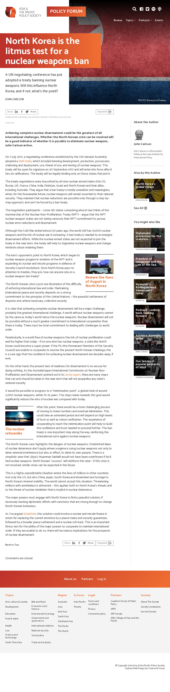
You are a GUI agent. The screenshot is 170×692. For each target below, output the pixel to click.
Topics (129, 20)
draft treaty (25, 161)
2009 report (73, 374)
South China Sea (13, 642)
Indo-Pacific (80, 602)
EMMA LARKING (142, 351)
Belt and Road (38, 602)
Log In (101, 579)
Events (159, 20)
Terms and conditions (93, 603)
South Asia (63, 617)
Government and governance (40, 620)
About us (70, 579)
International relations (16, 117)
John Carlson (14, 99)
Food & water (11, 619)
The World (53, 117)
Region (62, 596)
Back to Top (12, 545)
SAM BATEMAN (141, 275)
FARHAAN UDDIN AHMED (145, 249)
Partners (87, 579)
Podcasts (144, 20)
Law (29, 117)
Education (10, 614)
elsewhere (29, 513)
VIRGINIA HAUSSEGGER (144, 377)
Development (12, 607)
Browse (118, 20)
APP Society (116, 614)
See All (138, 208)
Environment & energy (43, 614)
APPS (113, 609)
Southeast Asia (65, 621)
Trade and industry (41, 642)
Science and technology (11, 636)
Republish (103, 112)
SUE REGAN (140, 326)
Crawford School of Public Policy (123, 603)
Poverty (77, 607)
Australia (62, 602)
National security (40, 117)
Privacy (91, 609)
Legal (91, 596)
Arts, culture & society (16, 602)
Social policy (38, 635)
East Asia (67, 117)
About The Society (150, 602)
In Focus (79, 596)
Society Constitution (151, 607)
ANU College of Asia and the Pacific (125, 620)
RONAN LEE (140, 300)
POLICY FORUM (66, 11)
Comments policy (96, 614)
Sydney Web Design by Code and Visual (145, 668)
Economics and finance (39, 608)
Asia (61, 117)
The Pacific (63, 626)
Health (8, 626)
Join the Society (148, 612)
